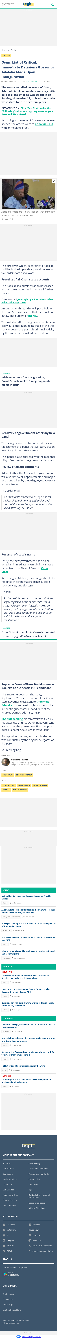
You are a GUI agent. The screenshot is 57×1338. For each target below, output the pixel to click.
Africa (4, 1070)
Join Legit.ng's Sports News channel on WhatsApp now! (27, 301)
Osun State (8, 775)
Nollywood (6, 1031)
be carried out (44, 124)
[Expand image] (54, 181)
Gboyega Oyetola (24, 775)
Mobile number (40, 785)
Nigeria (5, 903)
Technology (6, 930)
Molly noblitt (20, 790)
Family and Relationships (11, 917)
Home (4, 50)
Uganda (6, 790)
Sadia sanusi (24, 785)
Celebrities (6, 958)
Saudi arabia (9, 785)
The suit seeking (12, 719)
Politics (14, 50)
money (32, 316)
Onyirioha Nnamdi (32, 81)
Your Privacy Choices (31, 1336)
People (5, 1045)
